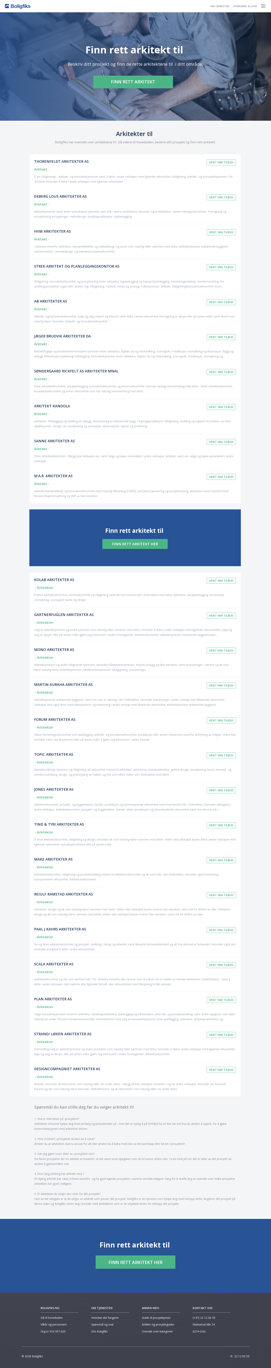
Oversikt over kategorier (157, 1331)
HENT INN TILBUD (221, 162)
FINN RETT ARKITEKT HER (135, 544)
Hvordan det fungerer (105, 1318)
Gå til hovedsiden (52, 1318)
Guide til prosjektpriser (156, 1318)
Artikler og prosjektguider (158, 1324)
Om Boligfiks (99, 1331)
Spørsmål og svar (102, 1324)
